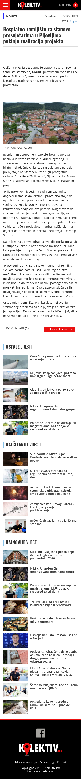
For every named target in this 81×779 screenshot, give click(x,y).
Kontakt (62, 762)
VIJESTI (23, 444)
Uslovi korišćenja (25, 762)
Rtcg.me (73, 21)
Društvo (12, 16)
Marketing (47, 762)
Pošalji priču (64, 4)
